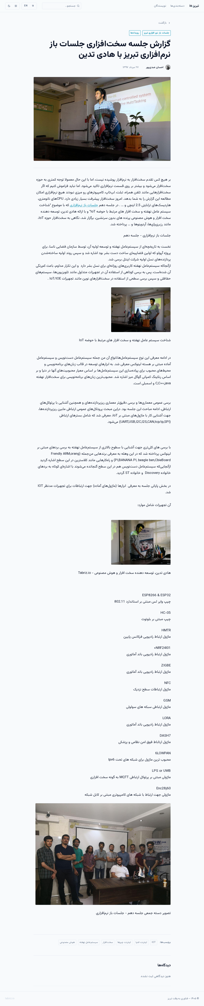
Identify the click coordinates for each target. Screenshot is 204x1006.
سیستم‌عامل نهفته (88, 942)
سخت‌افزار (108, 942)
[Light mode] (16, 6)
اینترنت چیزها (124, 942)
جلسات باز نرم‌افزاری (84, 205)
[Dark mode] (9, 6)
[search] (61, 6)
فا (33, 6)
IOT (154, 942)
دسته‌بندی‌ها (177, 6)
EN (25, 6)
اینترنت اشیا (141, 942)
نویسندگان (160, 6)
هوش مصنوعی (67, 942)
